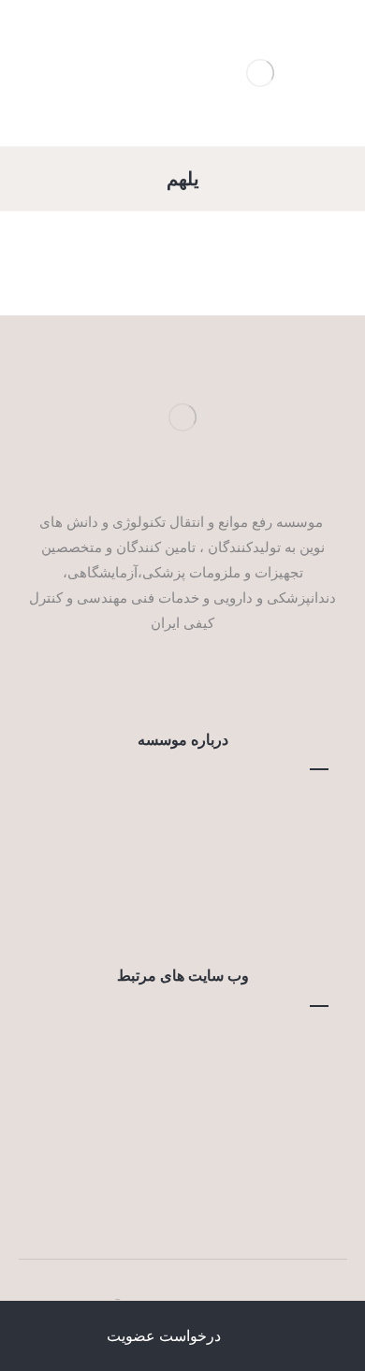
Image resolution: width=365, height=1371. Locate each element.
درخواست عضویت (172, 914)
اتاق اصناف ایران (172, 1094)
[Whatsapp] (182, 678)
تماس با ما (172, 858)
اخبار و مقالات (171, 886)
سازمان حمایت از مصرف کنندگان (171, 1151)
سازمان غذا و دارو (172, 1123)
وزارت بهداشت (172, 1066)
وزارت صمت (172, 1038)
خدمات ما (171, 830)
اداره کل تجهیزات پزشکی (172, 1179)
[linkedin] (154, 678)
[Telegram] (211, 678)
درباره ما (171, 802)
